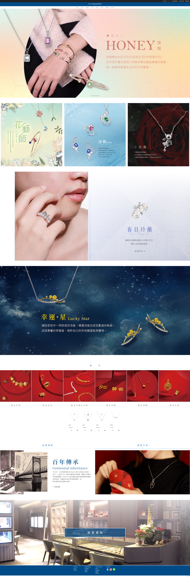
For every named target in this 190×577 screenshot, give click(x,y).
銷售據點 (75, 570)
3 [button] (96, 434)
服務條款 (96, 571)
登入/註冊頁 (182, 1)
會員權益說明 (97, 570)
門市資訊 (112, 7)
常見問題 (86, 571)
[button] (77, 7)
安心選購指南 (87, 568)
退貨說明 (86, 570)
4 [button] (97, 434)
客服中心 (176, 1)
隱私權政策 (97, 573)
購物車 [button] (187, 1)
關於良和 (75, 568)
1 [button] (93, 434)
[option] (95, 422)
